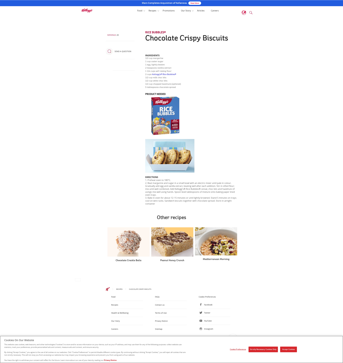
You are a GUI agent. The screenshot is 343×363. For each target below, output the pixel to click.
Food (139, 10)
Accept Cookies (288, 349)
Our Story (186, 10)
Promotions (169, 10)
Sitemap (158, 329)
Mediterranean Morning (216, 259)
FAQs (157, 296)
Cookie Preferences (238, 349)
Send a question (123, 51)
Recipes (152, 10)
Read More (195, 3)
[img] (87, 10)
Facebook (208, 304)
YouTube (208, 321)
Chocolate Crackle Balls (128, 260)
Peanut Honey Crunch (172, 260)
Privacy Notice (161, 321)
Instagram (208, 329)
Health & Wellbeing (119, 313)
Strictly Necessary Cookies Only (263, 349)
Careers (215, 10)
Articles (201, 10)
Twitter (207, 312)
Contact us (160, 305)
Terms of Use (161, 313)
